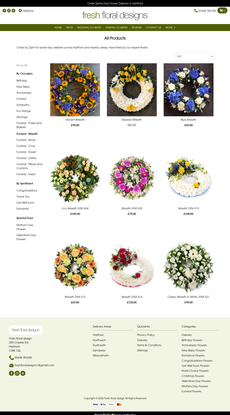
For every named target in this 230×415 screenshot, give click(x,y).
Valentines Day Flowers (196, 381)
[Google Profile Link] (13, 10)
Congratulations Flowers (197, 360)
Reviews (137, 27)
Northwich (99, 340)
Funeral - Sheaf (26, 152)
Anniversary (24, 92)
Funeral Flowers (116, 27)
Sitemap (142, 350)
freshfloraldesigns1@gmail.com (34, 365)
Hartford (98, 335)
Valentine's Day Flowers (26, 237)
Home (58, 27)
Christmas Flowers (193, 376)
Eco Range (24, 111)
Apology (22, 117)
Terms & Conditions (149, 345)
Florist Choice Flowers (195, 370)
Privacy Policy (146, 335)
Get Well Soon (25, 202)
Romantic (23, 208)
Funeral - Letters (26, 158)
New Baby (23, 86)
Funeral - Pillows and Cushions (29, 166)
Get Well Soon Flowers (195, 365)
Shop (69, 27)
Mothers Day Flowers (195, 386)
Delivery (142, 340)
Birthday (22, 80)
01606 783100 (207, 10)
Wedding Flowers (89, 27)
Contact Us (153, 27)
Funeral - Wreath (27, 133)
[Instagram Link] (9, 10)
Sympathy (23, 105)
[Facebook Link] (4, 10)
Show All (22, 65)
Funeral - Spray (26, 140)
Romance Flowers (193, 355)
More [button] (169, 27)
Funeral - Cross (26, 146)
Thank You (23, 196)
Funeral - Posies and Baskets (29, 125)
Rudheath (99, 345)
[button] (115, 327)
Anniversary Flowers (194, 345)
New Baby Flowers (193, 350)
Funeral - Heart (26, 174)
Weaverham (101, 355)
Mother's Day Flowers (25, 227)
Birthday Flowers (192, 340)
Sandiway (99, 350)
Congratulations (27, 190)
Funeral (21, 98)
